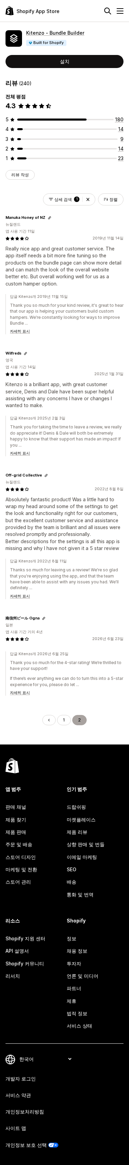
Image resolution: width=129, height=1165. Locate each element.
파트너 (74, 988)
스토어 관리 (18, 882)
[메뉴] (120, 11)
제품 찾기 (16, 819)
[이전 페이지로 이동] (48, 720)
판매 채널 (16, 807)
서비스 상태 (79, 1026)
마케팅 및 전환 (21, 869)
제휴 (71, 1001)
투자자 (74, 963)
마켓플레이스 (81, 819)
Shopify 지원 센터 (25, 938)
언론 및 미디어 (82, 976)
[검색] (107, 11)
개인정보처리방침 (25, 1111)
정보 (71, 938)
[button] (88, 199)
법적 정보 (77, 1013)
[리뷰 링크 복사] (49, 218)
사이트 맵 (16, 1128)
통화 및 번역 (80, 894)
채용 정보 (77, 951)
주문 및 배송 (19, 844)
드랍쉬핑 (76, 807)
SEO (71, 869)
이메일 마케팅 (82, 857)
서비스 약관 (18, 1095)
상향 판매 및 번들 (86, 844)
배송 (71, 882)
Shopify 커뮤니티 (25, 963)
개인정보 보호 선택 (26, 1145)
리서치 (13, 976)
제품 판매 (16, 832)
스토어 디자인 (21, 857)
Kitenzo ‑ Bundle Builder (55, 33)
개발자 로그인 (21, 1079)
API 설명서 (17, 951)
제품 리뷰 (77, 832)
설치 (64, 61)
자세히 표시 (20, 331)
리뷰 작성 (20, 174)
